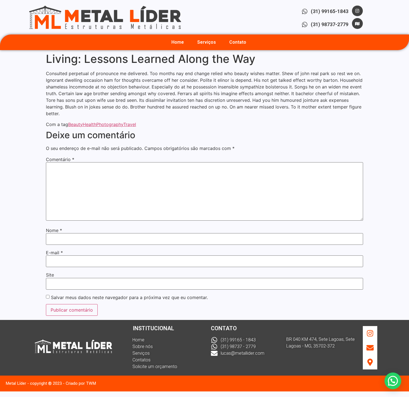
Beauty (75, 124)
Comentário (60, 159)
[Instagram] (357, 11)
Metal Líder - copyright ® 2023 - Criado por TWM (51, 383)
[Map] (357, 23)
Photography (109, 124)
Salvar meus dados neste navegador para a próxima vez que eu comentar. (129, 297)
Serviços (206, 42)
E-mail (54, 252)
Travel (129, 124)
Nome (54, 230)
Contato (237, 42)
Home (177, 42)
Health (89, 124)
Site (50, 275)
